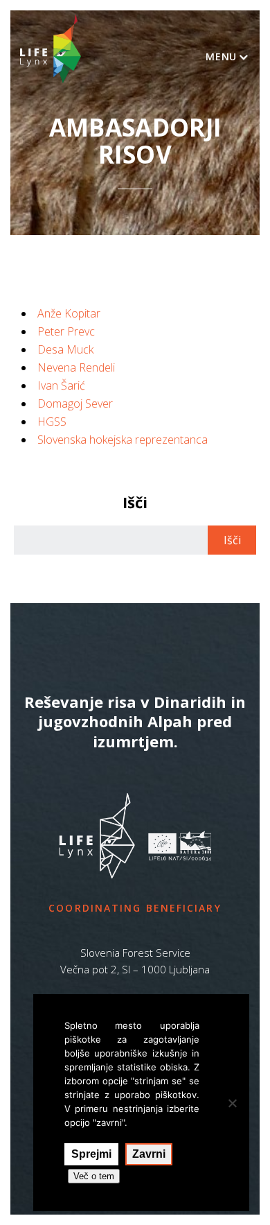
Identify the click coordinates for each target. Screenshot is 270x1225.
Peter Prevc (66, 331)
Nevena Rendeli (76, 367)
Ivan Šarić (61, 385)
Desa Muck (65, 349)
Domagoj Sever (75, 403)
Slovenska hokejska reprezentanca (122, 439)
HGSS (51, 421)
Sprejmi (91, 1154)
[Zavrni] (232, 1103)
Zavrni (148, 1154)
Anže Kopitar (68, 313)
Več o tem (93, 1176)
